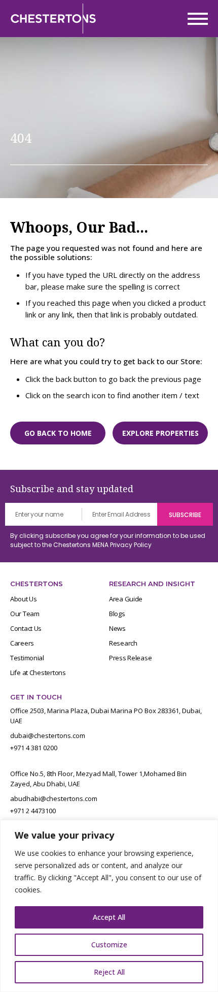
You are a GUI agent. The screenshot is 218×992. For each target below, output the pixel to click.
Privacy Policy (131, 544)
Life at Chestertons (38, 672)
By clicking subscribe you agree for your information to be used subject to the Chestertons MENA (107, 540)
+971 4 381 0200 (33, 747)
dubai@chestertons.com (47, 735)
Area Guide (125, 598)
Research (123, 643)
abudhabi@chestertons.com (53, 798)
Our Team (25, 613)
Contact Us (26, 628)
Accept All (109, 917)
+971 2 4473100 (33, 810)
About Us (23, 598)
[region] (109, 906)
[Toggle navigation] (194, 19)
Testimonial (27, 657)
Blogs (117, 613)
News (117, 628)
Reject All (109, 972)
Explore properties (160, 433)
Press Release (130, 657)
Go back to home (58, 433)
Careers (22, 643)
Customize (109, 944)
